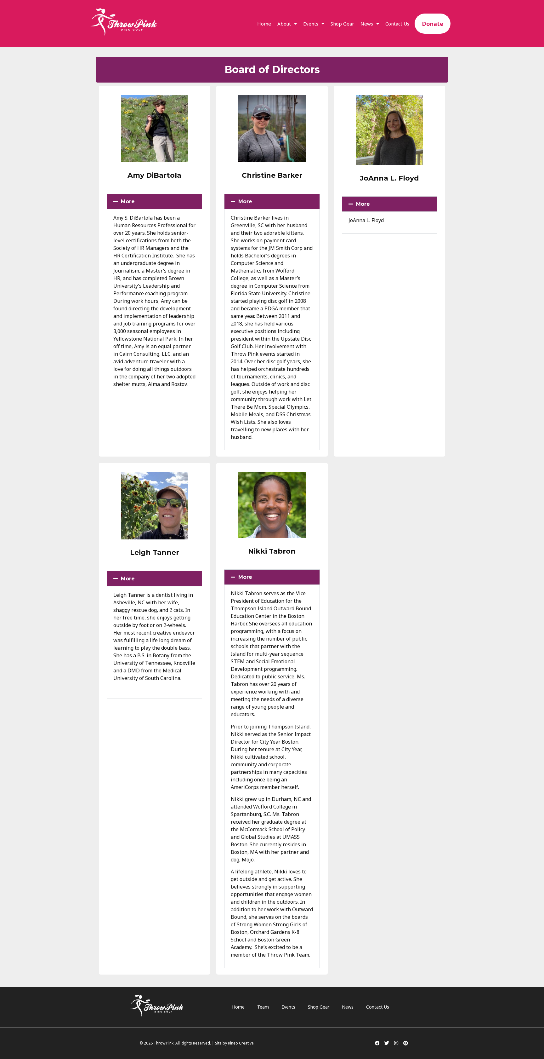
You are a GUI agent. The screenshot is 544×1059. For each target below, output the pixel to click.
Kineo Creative (241, 1043)
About (284, 23)
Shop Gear (342, 23)
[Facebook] (377, 1043)
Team (263, 1007)
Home (264, 23)
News (366, 23)
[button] (154, 201)
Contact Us (397, 23)
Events (310, 23)
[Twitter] (386, 1043)
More (128, 201)
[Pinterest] (405, 1043)
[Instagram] (396, 1043)
